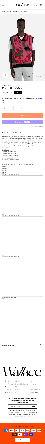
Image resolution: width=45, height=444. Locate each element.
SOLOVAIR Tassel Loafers (10, 156)
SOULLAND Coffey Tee (9, 152)
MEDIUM (4, 168)
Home (3, 11)
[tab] (29, 76)
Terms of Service (35, 390)
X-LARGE (4, 172)
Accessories (8, 393)
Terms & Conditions (14, 412)
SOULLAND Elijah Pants (9, 153)
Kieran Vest (23, 11)
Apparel (7, 387)
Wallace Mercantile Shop (25, 426)
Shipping (17, 381)
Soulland (15, 11)
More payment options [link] (35, 126)
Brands (9, 11)
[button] (36, 5)
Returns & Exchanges (21, 384)
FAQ (16, 387)
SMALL (4, 166)
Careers (32, 387)
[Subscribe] (33, 406)
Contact (17, 390)
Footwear (8, 390)
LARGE (4, 170)
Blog (31, 381)
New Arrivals (9, 384)
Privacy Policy (34, 393)
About (17, 393)
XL (22, 109)
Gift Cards (33, 384)
